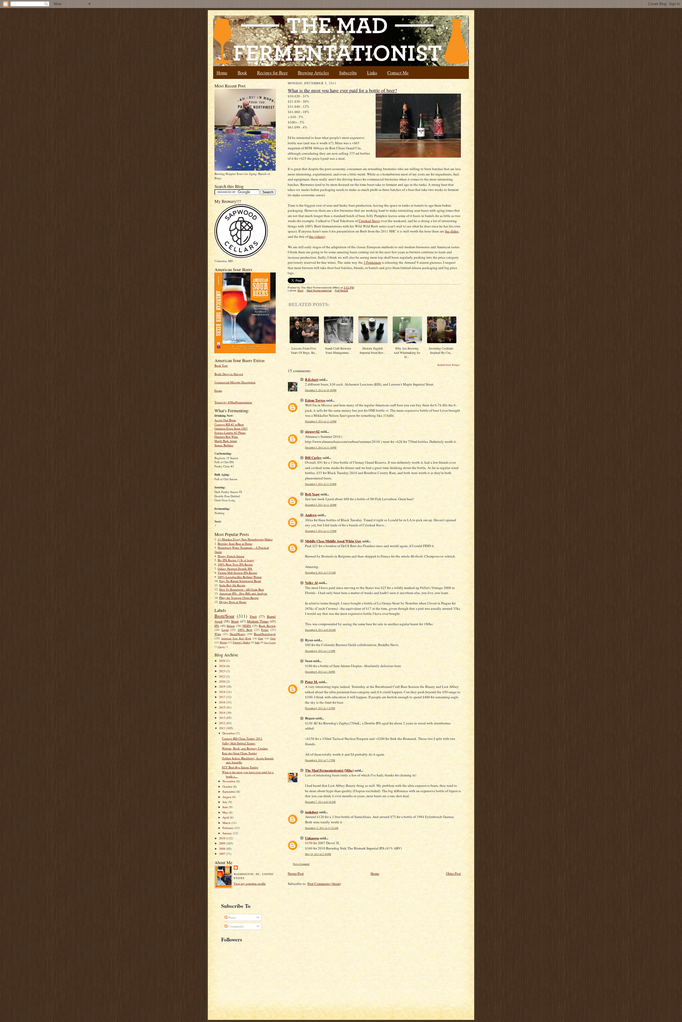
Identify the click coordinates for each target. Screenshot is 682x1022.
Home (222, 73)
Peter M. (311, 681)
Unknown (312, 837)
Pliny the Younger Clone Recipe (239, 598)
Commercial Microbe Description (234, 382)
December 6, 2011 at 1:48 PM (320, 672)
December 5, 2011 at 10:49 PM (320, 390)
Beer (300, 290)
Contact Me (398, 73)
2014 (222, 713)
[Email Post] (356, 287)
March (226, 823)
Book (242, 73)
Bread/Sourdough (265, 634)
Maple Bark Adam (225, 441)
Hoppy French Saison (231, 556)
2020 (222, 681)
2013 (222, 718)
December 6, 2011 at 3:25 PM (320, 708)
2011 (222, 728)
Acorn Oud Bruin (225, 420)
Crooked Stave (369, 220)
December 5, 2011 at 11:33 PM (320, 531)
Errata (218, 390)
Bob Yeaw (312, 493)
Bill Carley (313, 457)
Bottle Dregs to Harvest (228, 374)
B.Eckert (311, 379)
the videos (316, 236)
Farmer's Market (241, 642)
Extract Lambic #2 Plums (230, 433)
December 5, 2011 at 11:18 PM (320, 447)
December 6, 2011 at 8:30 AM (320, 630)
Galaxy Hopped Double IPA (235, 569)
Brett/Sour (224, 616)
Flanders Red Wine (226, 437)
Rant (260, 638)
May (225, 812)
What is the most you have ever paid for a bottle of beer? (342, 90)
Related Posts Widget (448, 365)
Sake (257, 642)
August (227, 797)
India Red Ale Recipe (232, 585)
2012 (222, 723)
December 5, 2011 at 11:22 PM (320, 484)
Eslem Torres (315, 400)
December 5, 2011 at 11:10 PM (320, 421)
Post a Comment (301, 864)
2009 (222, 843)
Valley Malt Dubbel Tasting (238, 743)
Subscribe (348, 73)
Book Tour (221, 365)
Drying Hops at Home (232, 602)
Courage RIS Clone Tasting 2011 (242, 738)
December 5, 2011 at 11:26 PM (320, 505)
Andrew (311, 514)
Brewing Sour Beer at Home (235, 544)
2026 (222, 661)
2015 (222, 707)
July (225, 802)
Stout (235, 621)
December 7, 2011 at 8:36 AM (320, 802)
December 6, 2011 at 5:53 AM (320, 572)
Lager (225, 630)
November (229, 781)
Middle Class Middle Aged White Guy (333, 540)
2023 (222, 671)
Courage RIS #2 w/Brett (229, 424)
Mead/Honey (238, 634)
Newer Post (296, 873)
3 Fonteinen (372, 262)
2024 (222, 666)
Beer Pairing (270, 642)
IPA (216, 626)
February (228, 828)
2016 (222, 702)
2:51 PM (349, 287)
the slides (451, 231)
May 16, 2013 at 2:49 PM (318, 854)
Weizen (223, 642)
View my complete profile (250, 883)
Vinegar (221, 646)
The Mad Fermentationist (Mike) (329, 770)
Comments (236, 926)
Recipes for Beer (272, 73)
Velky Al (311, 582)
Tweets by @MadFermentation (233, 402)
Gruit (273, 638)
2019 (222, 686)
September (229, 791)
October (227, 786)
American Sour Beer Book (236, 638)
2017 (222, 697)
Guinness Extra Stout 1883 (230, 428)
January (227, 833)
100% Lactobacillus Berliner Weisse (240, 577)
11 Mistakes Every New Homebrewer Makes (245, 539)
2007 (222, 854)
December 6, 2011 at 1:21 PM (320, 651)
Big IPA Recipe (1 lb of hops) (236, 560)
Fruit (253, 616)
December (229, 733)
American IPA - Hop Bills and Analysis (243, 593)
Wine (217, 634)
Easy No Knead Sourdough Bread (240, 581)
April (226, 817)
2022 (222, 676)
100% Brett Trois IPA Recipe (235, 564)
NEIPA (246, 626)
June (225, 807)
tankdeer (311, 811)
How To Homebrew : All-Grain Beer (241, 589)
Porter (265, 630)
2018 (222, 692)
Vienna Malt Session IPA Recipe (237, 573)
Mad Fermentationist (319, 290)
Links (372, 73)
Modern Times (258, 621)
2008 (222, 849)
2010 (222, 838)
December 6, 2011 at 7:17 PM (320, 760)
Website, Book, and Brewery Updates (245, 748)
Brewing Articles (313, 73)
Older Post (453, 873)
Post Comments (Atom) (324, 883)
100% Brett (245, 630)
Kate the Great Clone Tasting (239, 753)
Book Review (267, 626)
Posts (232, 917)
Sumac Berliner (223, 445)
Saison (231, 626)
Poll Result (341, 290)
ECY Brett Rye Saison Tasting (240, 767)
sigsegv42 (312, 431)
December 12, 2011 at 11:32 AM (321, 828)
